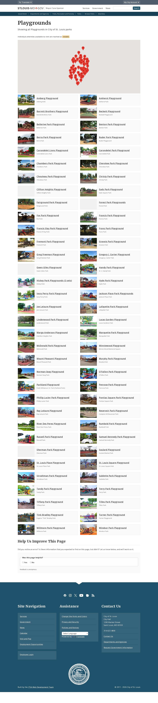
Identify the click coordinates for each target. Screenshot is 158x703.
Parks (79, 14)
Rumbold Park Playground (113, 423)
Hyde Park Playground (111, 280)
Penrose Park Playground (112, 384)
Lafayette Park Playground (113, 306)
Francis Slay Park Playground (52, 228)
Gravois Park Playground (112, 241)
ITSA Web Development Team (41, 687)
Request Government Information (118, 647)
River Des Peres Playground (51, 423)
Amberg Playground (47, 98)
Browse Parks (89, 14)
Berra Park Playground (49, 137)
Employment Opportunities (31, 644)
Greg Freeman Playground (51, 254)
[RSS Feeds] (93, 595)
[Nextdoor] (87, 595)
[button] (79, 75)
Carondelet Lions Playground (52, 150)
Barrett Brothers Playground (52, 111)
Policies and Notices (70, 627)
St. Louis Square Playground (114, 462)
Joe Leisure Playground (49, 306)
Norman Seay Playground (50, 371)
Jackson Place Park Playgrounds (116, 293)
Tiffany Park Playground (50, 501)
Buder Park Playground (111, 137)
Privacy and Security (70, 622)
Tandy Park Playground (49, 488)
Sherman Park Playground (51, 449)
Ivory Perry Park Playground (52, 293)
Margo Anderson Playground (52, 332)
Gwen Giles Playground (49, 267)
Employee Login (27, 654)
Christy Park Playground (112, 176)
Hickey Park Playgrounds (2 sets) (54, 280)
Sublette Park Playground (113, 475)
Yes (25, 562)
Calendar (24, 633)
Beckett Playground (109, 111)
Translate (80, 636)
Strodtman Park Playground (52, 475)
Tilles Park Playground (111, 501)
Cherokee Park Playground (113, 163)
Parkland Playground (48, 384)
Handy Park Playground (111, 267)
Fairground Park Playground (52, 202)
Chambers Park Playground (51, 163)
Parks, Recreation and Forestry (63, 14)
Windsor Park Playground (113, 527)
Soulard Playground (109, 449)
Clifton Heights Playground (51, 189)
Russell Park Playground (50, 436)
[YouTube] (81, 595)
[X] (75, 595)
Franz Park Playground (111, 228)
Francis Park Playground (112, 215)
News (108, 8)
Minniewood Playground (112, 345)
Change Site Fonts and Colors (74, 616)
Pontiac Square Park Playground (116, 397)
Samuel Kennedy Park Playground (117, 436)
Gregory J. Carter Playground (114, 254)
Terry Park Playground (111, 488)
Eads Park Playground (111, 189)
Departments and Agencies (39, 14)
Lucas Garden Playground (113, 319)
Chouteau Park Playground (51, 176)
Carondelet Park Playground (114, 150)
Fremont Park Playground (50, 241)
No (33, 562)
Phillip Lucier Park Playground (53, 397)
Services (86, 8)
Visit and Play (25, 639)
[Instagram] (70, 595)
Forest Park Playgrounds (112, 202)
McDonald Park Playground (51, 345)
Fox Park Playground (48, 215)
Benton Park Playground (112, 124)
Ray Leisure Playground (49, 410)
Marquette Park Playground (114, 332)
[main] (79, 297)
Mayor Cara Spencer (55, 8)
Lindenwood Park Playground (52, 319)
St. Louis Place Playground (51, 462)
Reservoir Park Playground (113, 410)
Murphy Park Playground (112, 358)
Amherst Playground (110, 98)
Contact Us (108, 636)
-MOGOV (31, 8)
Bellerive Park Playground (51, 124)
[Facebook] (65, 595)
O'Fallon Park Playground (113, 371)
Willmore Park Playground (51, 527)
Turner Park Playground (112, 514)
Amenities (101, 14)
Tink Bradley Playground (50, 514)
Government (97, 8)
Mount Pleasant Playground (52, 358)
